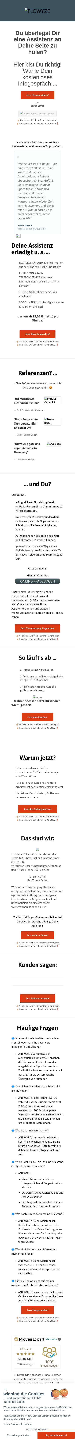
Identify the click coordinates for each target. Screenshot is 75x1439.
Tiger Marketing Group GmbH (32, 228)
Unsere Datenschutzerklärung (17, 1424)
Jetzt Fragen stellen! (37, 1310)
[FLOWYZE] (37, 10)
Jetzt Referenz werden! (37, 998)
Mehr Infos (51, 1339)
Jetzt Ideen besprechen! (37, 334)
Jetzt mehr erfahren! (37, 935)
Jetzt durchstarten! (37, 717)
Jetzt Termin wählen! (37, 95)
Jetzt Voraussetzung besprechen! (37, 628)
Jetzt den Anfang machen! (37, 809)
